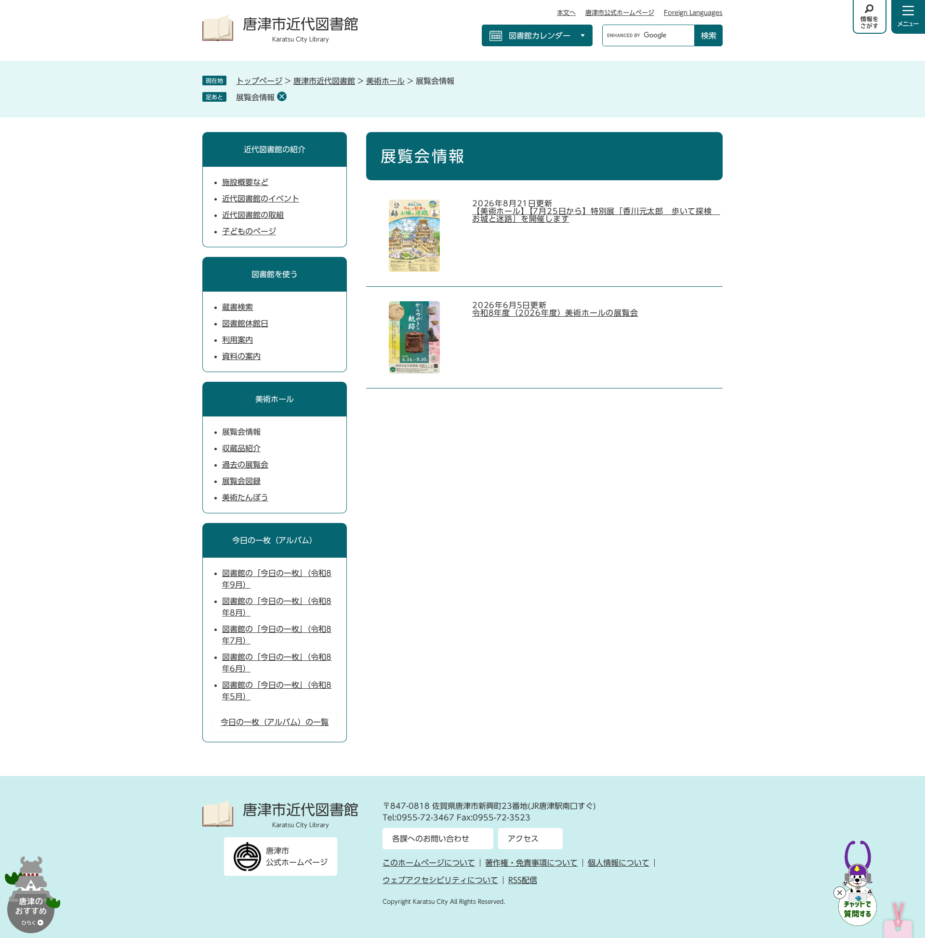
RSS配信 (522, 880)
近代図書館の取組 (253, 215)
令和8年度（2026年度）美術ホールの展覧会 (555, 313)
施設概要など (245, 182)
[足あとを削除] (282, 96)
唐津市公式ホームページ (619, 13)
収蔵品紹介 (241, 448)
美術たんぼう (245, 497)
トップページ (259, 81)
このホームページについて (429, 863)
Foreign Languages (693, 13)
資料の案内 (241, 356)
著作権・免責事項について (531, 863)
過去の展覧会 (245, 465)
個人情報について (618, 863)
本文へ (566, 13)
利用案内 (237, 340)
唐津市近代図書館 (324, 81)
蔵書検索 (237, 307)
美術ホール (385, 81)
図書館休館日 (245, 323)
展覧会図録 (241, 481)
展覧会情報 (255, 97)
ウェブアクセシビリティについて (440, 880)
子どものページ (249, 231)
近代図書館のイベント (260, 198)
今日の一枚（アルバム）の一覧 (275, 722)
